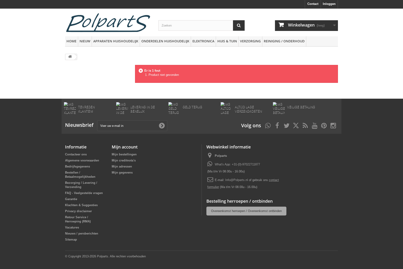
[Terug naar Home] (70, 57)
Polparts (221, 156)
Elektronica (203, 41)
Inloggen (329, 4)
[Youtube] (314, 125)
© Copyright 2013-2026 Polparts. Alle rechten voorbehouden (105, 256)
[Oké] (162, 126)
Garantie (71, 199)
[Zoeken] (239, 25)
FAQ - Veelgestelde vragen (84, 193)
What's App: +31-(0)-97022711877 (237, 164)
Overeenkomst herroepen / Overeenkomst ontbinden (246, 211)
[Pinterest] (324, 125)
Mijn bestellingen (124, 154)
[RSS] (305, 125)
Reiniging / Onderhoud (284, 41)
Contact (312, 4)
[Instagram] (333, 125)
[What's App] (268, 125)
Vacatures (72, 227)
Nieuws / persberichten (81, 233)
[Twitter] (287, 125)
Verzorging (250, 41)
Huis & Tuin (227, 41)
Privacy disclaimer (78, 211)
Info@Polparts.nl (237, 180)
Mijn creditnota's (124, 160)
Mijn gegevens (122, 172)
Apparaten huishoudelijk (115, 41)
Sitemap (71, 239)
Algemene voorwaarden (82, 160)
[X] (296, 125)
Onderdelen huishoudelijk (165, 41)
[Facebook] (277, 125)
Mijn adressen (122, 166)
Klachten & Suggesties (81, 205)
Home (71, 41)
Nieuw (85, 41)
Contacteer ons (76, 154)
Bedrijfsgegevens (77, 166)
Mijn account (125, 147)
